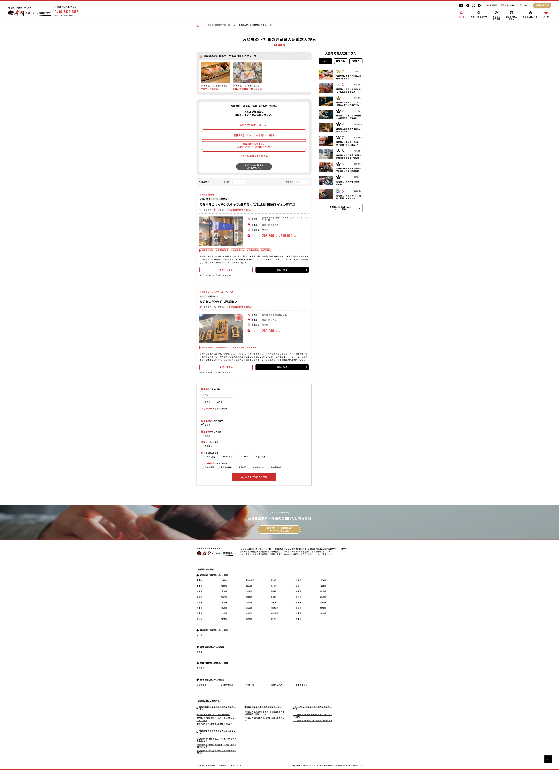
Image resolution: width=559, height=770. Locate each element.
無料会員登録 (542, 5)
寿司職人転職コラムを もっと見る (341, 208)
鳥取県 (298, 597)
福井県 (224, 619)
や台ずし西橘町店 (208, 296)
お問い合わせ (510, 5)
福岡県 (224, 586)
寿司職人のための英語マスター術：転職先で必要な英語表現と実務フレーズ (264, 713)
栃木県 (224, 597)
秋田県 (298, 602)
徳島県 (249, 619)
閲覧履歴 (493, 5)
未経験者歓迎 (222, 250)
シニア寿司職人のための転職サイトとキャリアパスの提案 (312, 716)
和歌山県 (275, 608)
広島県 (323, 597)
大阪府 (224, 580)
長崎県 (323, 602)
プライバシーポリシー (206, 765)
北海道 (323, 580)
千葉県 (199, 586)
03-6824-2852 (68, 11)
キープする (227, 270)
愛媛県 (323, 608)
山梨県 (249, 591)
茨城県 (199, 597)
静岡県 (298, 580)
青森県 (224, 608)
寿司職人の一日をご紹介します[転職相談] (213, 714)
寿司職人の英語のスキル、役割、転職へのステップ (264, 719)
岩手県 (199, 608)
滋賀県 (298, 608)
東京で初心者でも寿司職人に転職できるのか (214, 724)
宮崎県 (249, 613)
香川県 (274, 619)
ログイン (526, 5)
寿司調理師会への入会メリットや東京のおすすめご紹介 (216, 752)
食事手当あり (238, 250)
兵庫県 (323, 586)
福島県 (199, 602)
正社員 (220, 210)
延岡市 (220, 402)
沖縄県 (199, 591)
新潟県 (274, 597)
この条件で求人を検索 (256, 477)
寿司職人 (207, 210)
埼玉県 (224, 591)
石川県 (274, 586)
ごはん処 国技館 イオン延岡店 (213, 199)
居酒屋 (207, 435)
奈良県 (199, 613)
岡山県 (249, 608)
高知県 (199, 619)
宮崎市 (207, 402)
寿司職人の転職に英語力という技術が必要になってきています (216, 719)
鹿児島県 (275, 613)
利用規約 (223, 765)
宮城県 (224, 602)
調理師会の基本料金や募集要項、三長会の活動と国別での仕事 (216, 746)
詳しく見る (282, 270)
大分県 (224, 613)
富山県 (249, 586)
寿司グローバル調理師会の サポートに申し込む (279, 529)
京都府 (298, 586)
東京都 (199, 580)
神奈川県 (250, 580)
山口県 (249, 602)
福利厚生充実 (207, 250)
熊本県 (298, 613)
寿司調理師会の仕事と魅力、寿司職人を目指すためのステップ (216, 740)
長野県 (274, 591)
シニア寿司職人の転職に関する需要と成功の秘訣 (312, 720)
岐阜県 (249, 597)
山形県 (274, 602)
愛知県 (274, 580)
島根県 (298, 619)
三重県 (298, 591)
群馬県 (323, 591)
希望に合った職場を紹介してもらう (254, 166)
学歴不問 (266, 250)
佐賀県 (323, 613)
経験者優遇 (253, 250)
